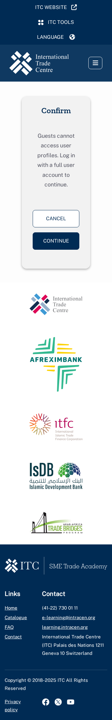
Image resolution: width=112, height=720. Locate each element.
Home (11, 607)
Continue (56, 241)
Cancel (56, 218)
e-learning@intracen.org (68, 617)
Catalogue (16, 617)
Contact (13, 636)
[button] (56, 37)
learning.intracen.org (65, 627)
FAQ (9, 627)
